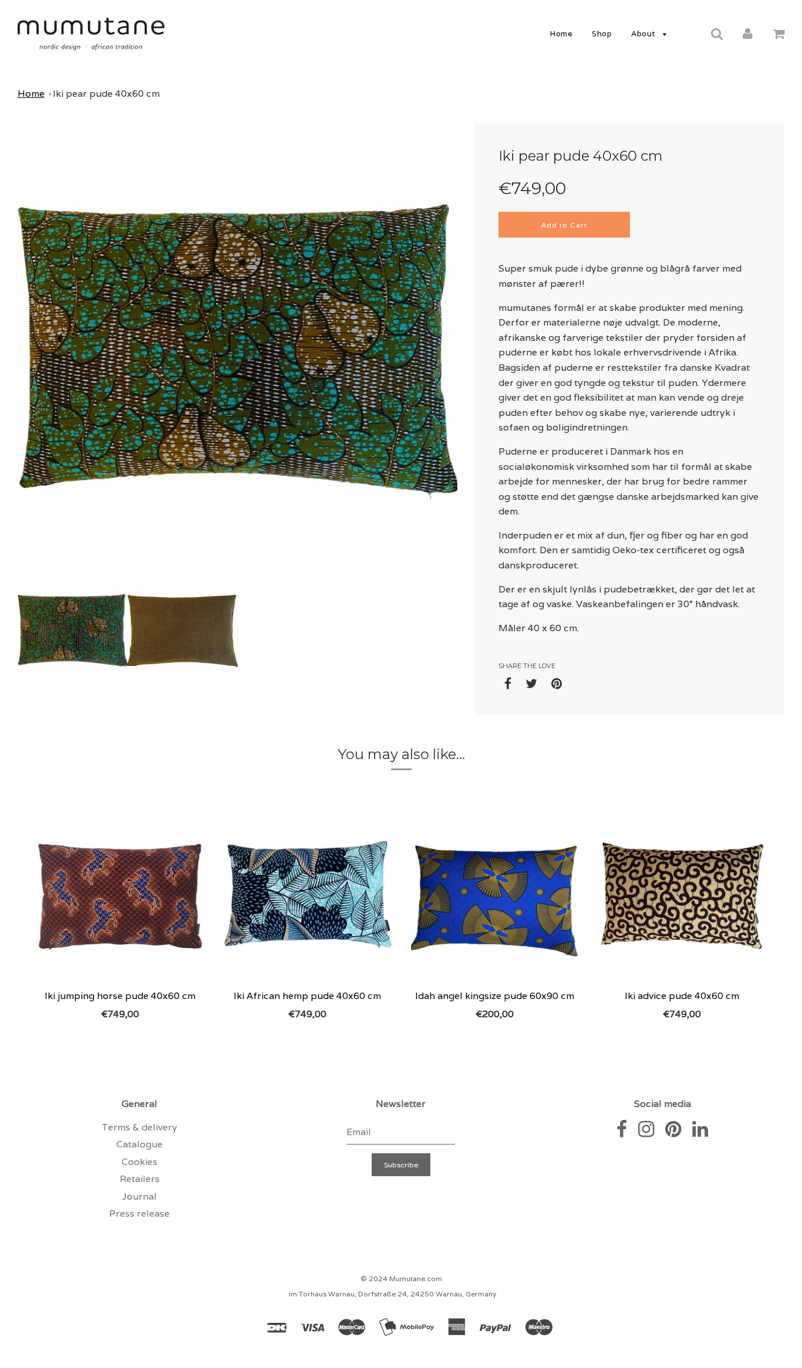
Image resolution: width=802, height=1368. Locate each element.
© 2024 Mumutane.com (401, 1278)
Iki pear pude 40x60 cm (106, 93)
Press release (139, 1213)
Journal (139, 1196)
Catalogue (139, 1144)
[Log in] (748, 33)
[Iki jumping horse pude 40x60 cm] (120, 895)
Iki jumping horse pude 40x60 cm (120, 996)
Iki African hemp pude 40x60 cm (307, 996)
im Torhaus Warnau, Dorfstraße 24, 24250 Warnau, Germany (392, 1293)
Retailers (140, 1179)
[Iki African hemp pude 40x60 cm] (307, 895)
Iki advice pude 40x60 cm (682, 996)
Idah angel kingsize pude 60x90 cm (494, 996)
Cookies (139, 1162)
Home (561, 34)
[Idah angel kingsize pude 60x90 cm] (494, 895)
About (644, 34)
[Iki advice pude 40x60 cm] (682, 895)
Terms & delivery (139, 1127)
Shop (602, 34)
